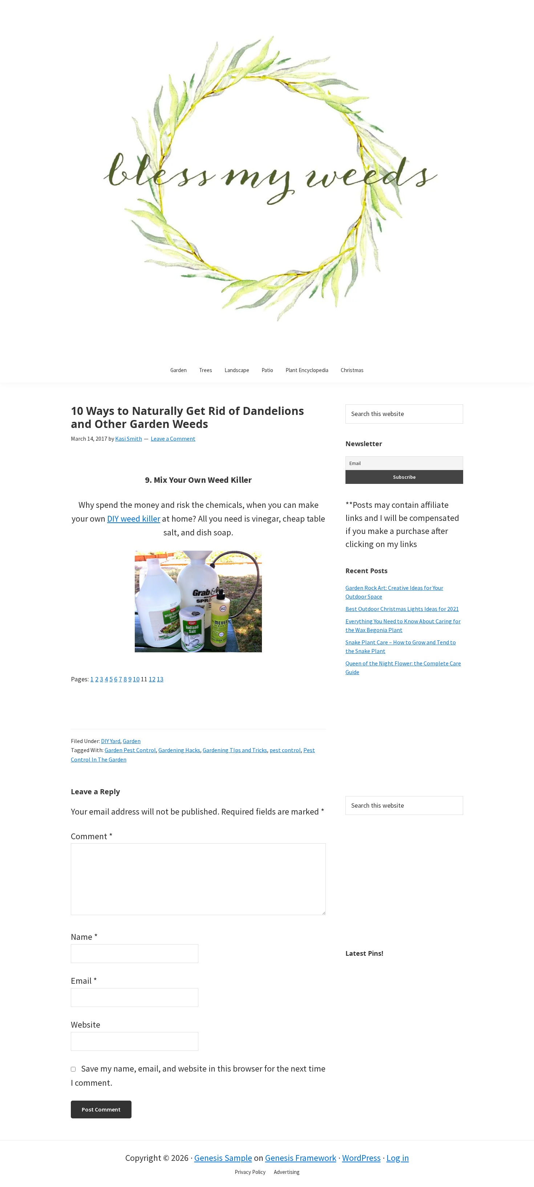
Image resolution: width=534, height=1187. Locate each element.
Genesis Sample (223, 1157)
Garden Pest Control (130, 750)
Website (85, 1024)
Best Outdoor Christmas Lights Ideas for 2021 (402, 608)
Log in (398, 1157)
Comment (92, 836)
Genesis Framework (300, 1157)
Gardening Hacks (179, 750)
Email (84, 980)
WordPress (361, 1157)
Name (84, 936)
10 (136, 679)
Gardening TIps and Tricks (235, 750)
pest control (285, 750)
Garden (132, 741)
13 (160, 679)
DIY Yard (110, 741)
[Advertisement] (404, 736)
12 (152, 679)
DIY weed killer (133, 518)
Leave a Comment (173, 438)
